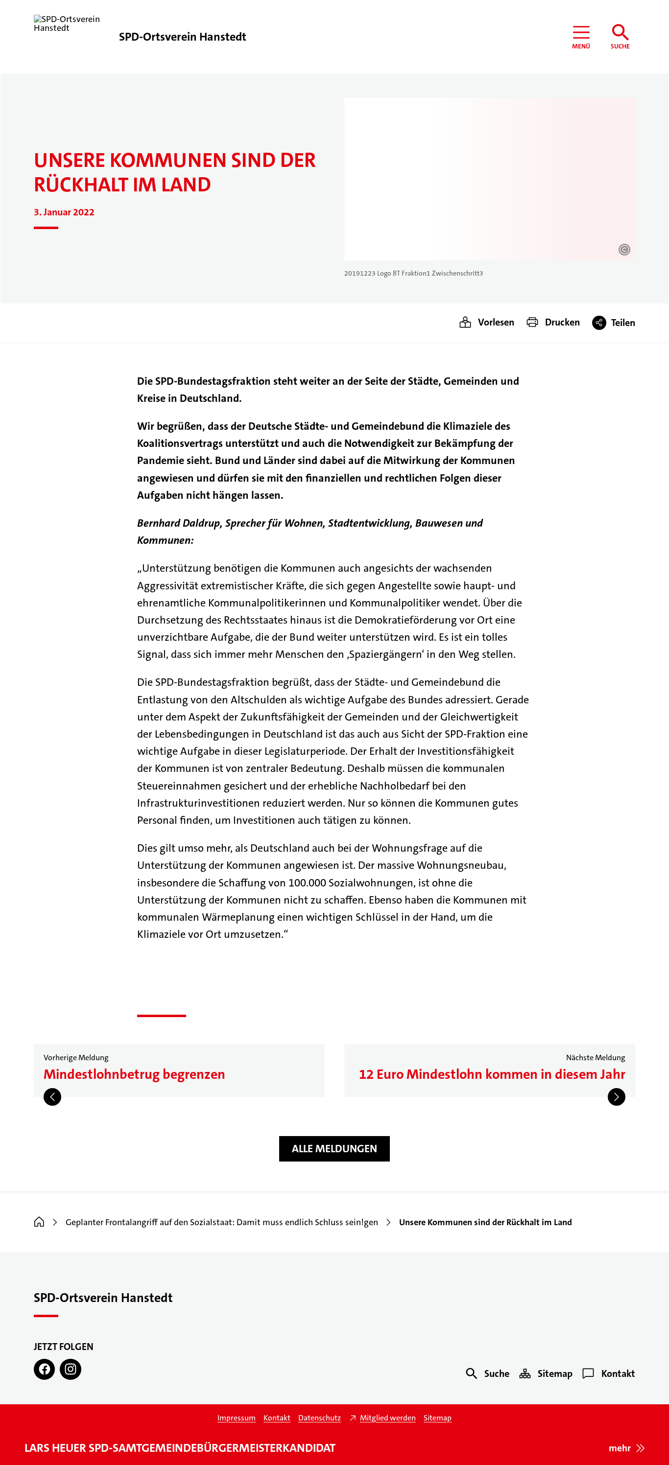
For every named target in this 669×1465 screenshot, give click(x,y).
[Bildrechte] (624, 250)
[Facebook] (44, 1369)
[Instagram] (70, 1369)
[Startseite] (39, 1222)
